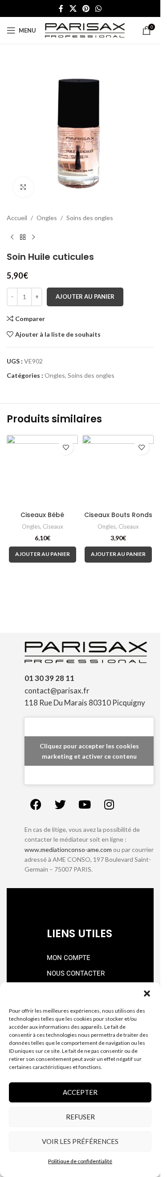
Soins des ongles (89, 217)
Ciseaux (53, 526)
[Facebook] (35, 804)
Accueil (17, 217)
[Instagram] (109, 804)
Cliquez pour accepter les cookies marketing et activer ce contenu (89, 751)
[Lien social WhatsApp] (99, 8)
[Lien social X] (72, 8)
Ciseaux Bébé (42, 514)
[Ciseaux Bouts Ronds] (118, 470)
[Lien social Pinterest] (85, 8)
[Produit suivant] (33, 237)
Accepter (80, 1092)
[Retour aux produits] (22, 237)
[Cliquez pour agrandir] (23, 187)
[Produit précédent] (12, 237)
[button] (147, 993)
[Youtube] (84, 804)
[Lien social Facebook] (61, 8)
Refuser (80, 1117)
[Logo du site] (85, 29)
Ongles (47, 217)
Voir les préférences (80, 1141)
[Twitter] (60, 804)
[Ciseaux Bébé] (42, 470)
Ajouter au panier (85, 296)
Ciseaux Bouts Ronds (118, 514)
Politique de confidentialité (80, 1161)
